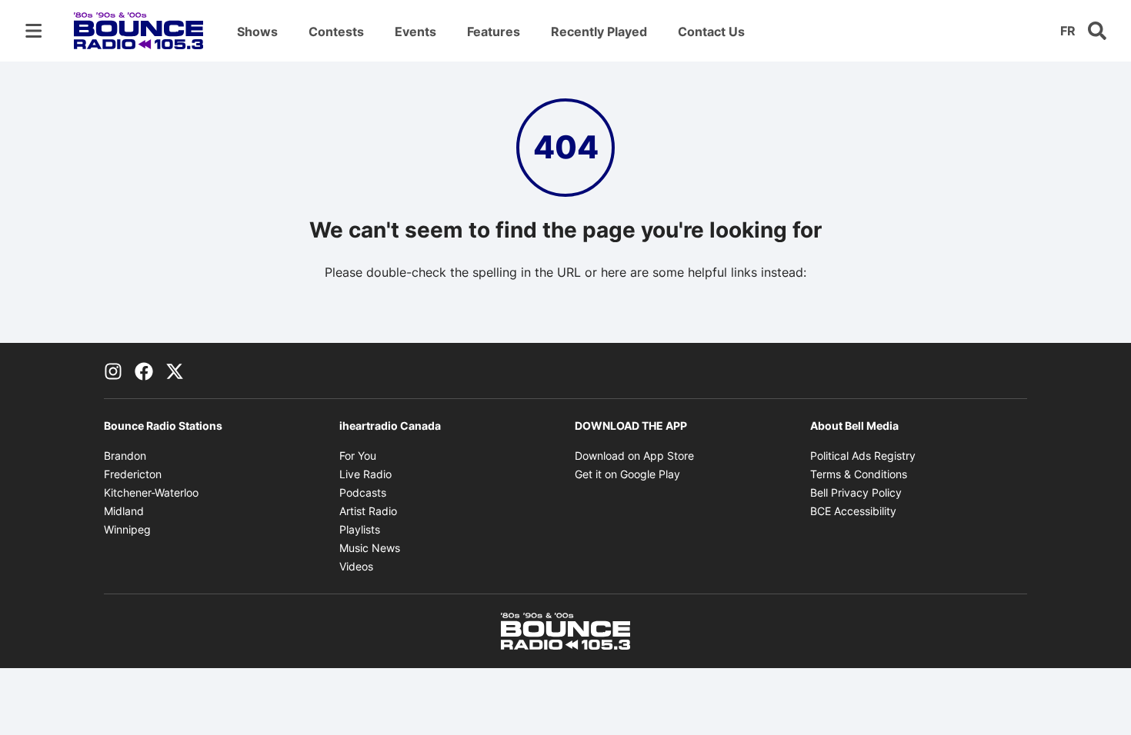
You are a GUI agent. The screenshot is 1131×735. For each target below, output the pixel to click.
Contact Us (711, 31)
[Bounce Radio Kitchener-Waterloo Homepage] (138, 30)
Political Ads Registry (863, 455)
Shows (257, 31)
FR (1068, 30)
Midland (124, 510)
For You (357, 455)
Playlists (359, 529)
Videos (356, 566)
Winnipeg (127, 529)
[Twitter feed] (174, 370)
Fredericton (133, 474)
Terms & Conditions (858, 474)
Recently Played (599, 31)
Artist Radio (368, 510)
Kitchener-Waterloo (151, 492)
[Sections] (33, 30)
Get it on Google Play (627, 474)
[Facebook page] (144, 370)
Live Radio (365, 474)
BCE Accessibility (853, 510)
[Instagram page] (113, 370)
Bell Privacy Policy (856, 492)
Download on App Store (634, 455)
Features (493, 31)
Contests (336, 31)
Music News (369, 547)
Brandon (125, 455)
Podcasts (362, 492)
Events (415, 31)
